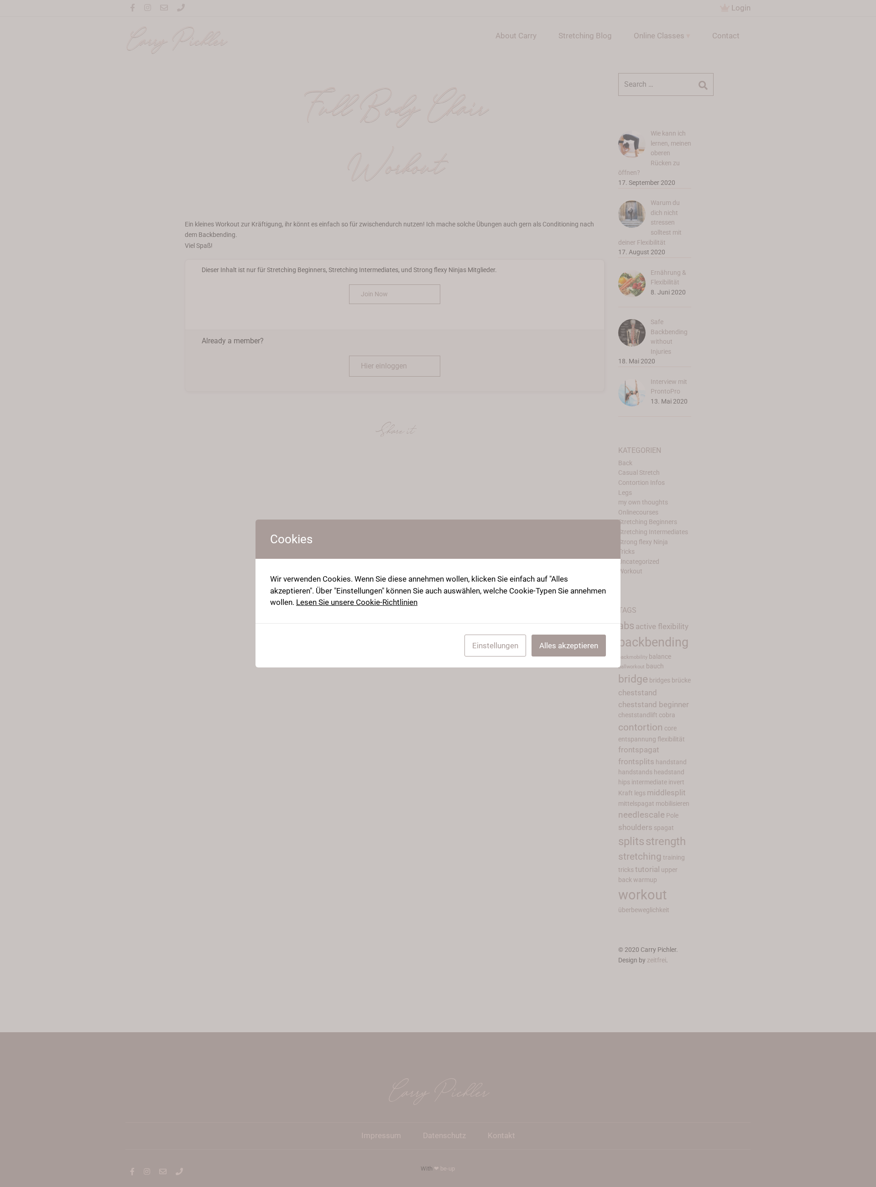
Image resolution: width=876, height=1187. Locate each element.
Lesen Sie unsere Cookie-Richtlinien (356, 602)
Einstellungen (495, 645)
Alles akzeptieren (568, 645)
